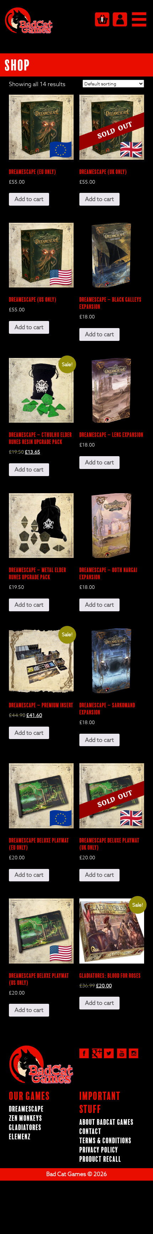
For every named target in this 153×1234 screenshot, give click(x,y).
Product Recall (100, 1159)
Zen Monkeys (25, 1118)
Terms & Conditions (105, 1141)
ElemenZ (20, 1137)
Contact (90, 1131)
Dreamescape (26, 1109)
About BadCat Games (106, 1122)
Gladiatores (25, 1127)
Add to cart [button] (29, 199)
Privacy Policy (98, 1150)
